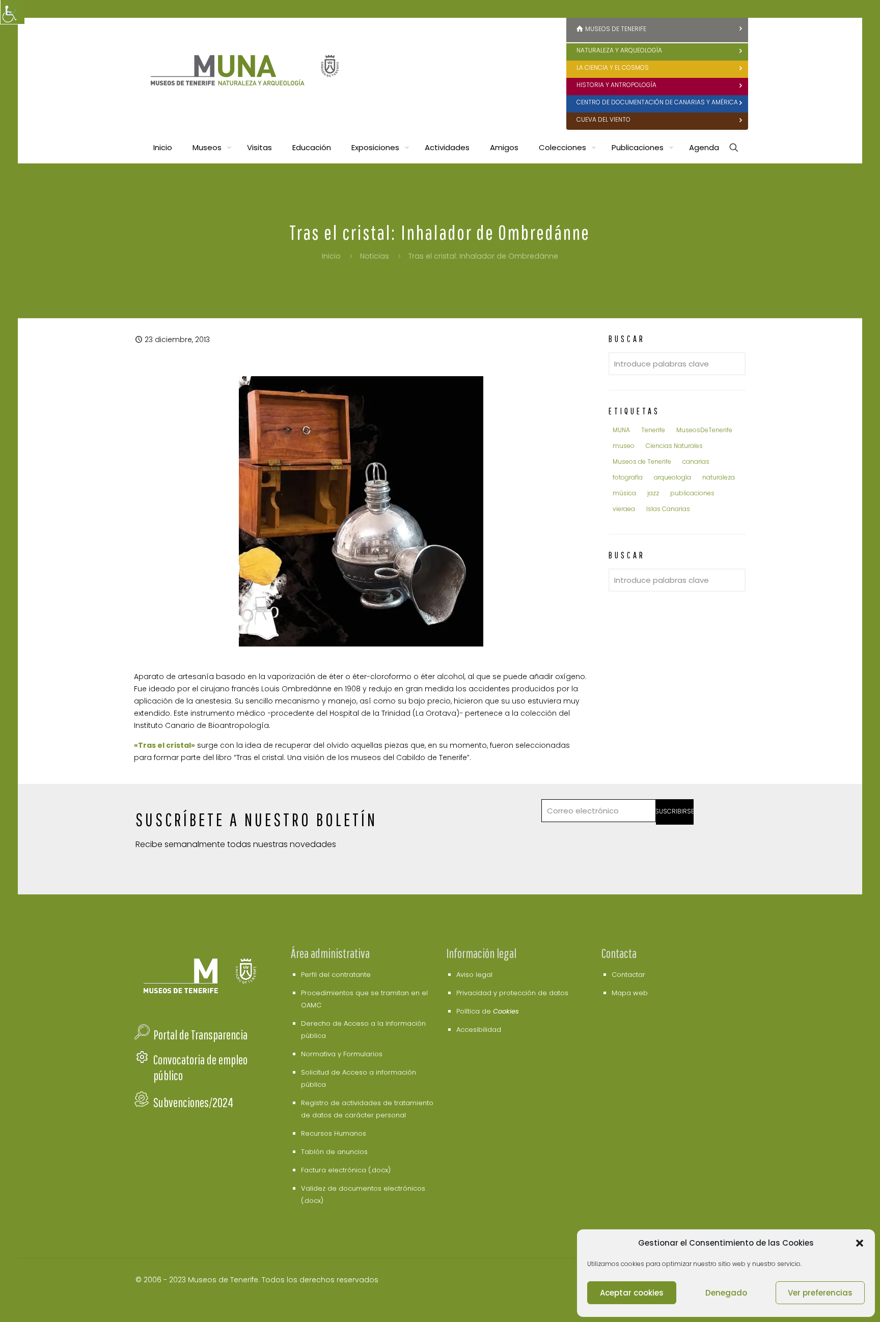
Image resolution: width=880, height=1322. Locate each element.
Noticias (374, 256)
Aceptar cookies (632, 1292)
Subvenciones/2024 (193, 1102)
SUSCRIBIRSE (675, 811)
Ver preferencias (820, 1292)
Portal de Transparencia (200, 1034)
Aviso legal (474, 974)
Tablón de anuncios (334, 1152)
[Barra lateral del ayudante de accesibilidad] (12, 12)
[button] (860, 1243)
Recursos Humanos (333, 1133)
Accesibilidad (478, 1029)
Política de (487, 1011)
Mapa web (630, 993)
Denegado (726, 1292)
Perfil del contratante (336, 974)
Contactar (628, 974)
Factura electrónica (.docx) (346, 1170)
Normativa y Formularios (341, 1054)
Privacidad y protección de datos (512, 993)
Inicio (331, 256)
